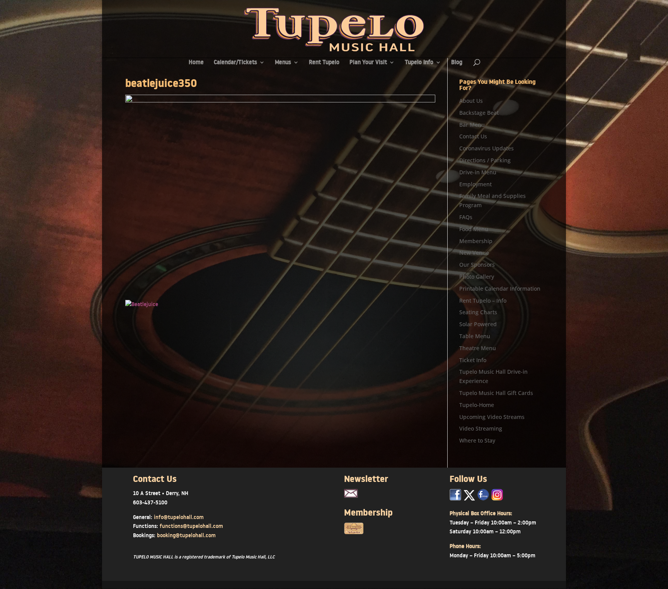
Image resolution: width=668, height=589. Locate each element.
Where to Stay (477, 440)
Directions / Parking (485, 160)
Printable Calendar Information (499, 288)
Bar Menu (472, 124)
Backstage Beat (479, 112)
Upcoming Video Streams (492, 416)
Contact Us (473, 136)
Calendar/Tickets (235, 63)
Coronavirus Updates (486, 148)
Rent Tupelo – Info (482, 300)
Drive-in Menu (477, 172)
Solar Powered (478, 324)
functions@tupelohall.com (191, 526)
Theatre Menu (477, 348)
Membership (475, 241)
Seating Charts (478, 312)
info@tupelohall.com (179, 517)
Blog (456, 63)
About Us (471, 100)
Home (196, 63)
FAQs (465, 217)
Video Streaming (480, 428)
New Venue (474, 252)
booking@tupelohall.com (186, 535)
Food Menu (473, 229)
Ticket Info (472, 360)
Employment (475, 184)
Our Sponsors (477, 264)
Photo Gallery (476, 276)
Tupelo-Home (476, 405)
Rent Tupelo (324, 63)
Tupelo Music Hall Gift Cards (496, 393)
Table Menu (474, 336)
